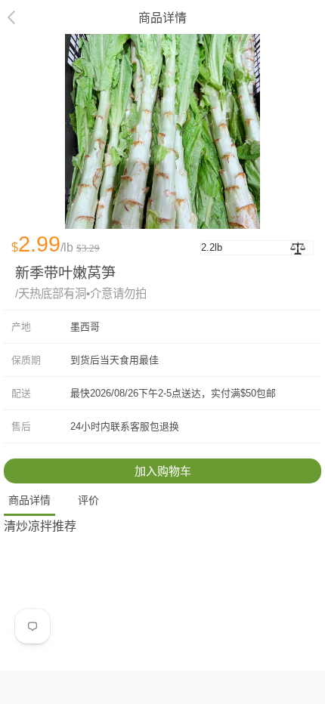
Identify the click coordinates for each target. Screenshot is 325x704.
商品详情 (29, 500)
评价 (88, 500)
